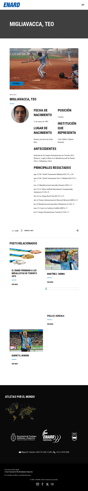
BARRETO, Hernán (20, 355)
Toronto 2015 (28, 230)
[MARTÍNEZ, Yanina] (61, 259)
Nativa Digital (15, 469)
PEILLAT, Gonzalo (55, 315)
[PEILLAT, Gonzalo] (61, 299)
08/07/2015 (13, 95)
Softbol (16, 83)
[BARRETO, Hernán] (26, 340)
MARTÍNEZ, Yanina (56, 274)
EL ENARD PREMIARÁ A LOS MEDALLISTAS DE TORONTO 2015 (24, 273)
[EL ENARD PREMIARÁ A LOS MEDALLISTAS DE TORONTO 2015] (26, 257)
